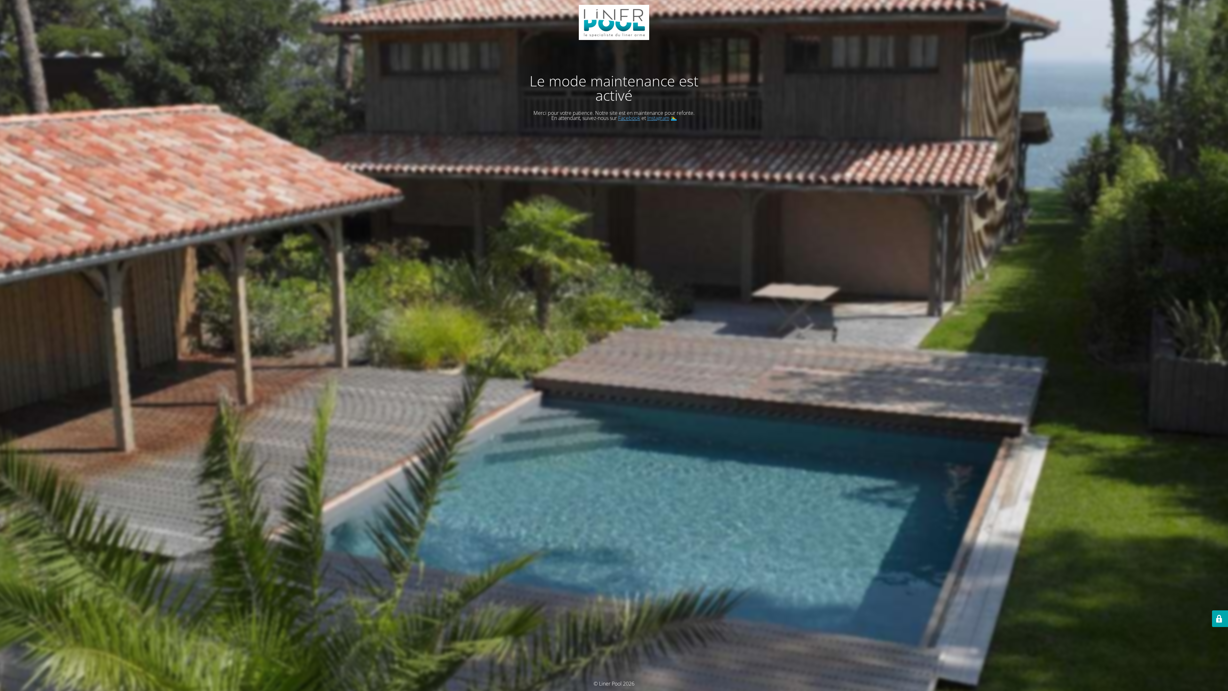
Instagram (658, 118)
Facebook (629, 118)
